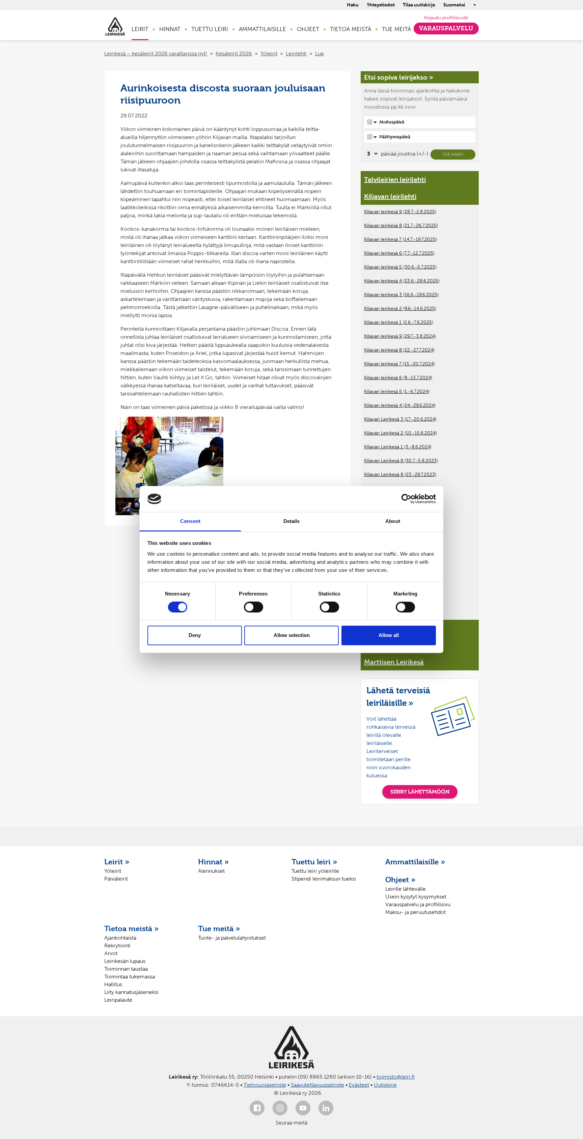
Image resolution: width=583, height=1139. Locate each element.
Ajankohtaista (120, 938)
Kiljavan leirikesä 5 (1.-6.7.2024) (396, 391)
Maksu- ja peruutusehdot (415, 912)
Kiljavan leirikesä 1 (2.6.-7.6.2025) (398, 322)
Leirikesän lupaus (124, 961)
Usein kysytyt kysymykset (415, 896)
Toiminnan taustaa (126, 969)
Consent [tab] (190, 521)
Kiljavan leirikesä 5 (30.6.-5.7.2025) (400, 267)
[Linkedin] (325, 1108)
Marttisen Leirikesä (394, 662)
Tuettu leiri (209, 29)
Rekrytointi (117, 945)
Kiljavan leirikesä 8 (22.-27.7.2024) (399, 350)
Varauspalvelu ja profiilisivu (417, 904)
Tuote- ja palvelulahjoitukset (232, 938)
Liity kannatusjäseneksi (131, 992)
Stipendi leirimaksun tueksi (324, 879)
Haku (353, 5)
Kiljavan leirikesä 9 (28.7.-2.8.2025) (400, 212)
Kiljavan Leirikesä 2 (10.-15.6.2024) (400, 433)
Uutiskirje (385, 1085)
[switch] (253, 607)
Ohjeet (308, 29)
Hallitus (113, 984)
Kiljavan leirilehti (390, 196)
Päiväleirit (116, 879)
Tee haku (453, 154)
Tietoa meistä (350, 29)
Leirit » (117, 861)
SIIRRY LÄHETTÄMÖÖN (419, 791)
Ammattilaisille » (415, 861)
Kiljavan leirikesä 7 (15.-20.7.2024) (399, 364)
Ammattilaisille (262, 29)
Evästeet (359, 1085)
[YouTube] (303, 1108)
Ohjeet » (400, 879)
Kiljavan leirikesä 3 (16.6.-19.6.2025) (401, 295)
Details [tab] (291, 521)
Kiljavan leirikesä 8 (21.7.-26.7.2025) (401, 225)
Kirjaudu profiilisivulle (446, 18)
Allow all (389, 635)
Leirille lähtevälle (405, 889)
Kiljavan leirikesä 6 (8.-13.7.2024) (398, 378)
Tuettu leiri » (314, 861)
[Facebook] (257, 1108)
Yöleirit (268, 53)
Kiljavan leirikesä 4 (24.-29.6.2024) (400, 405)
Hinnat (170, 29)
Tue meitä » (219, 928)
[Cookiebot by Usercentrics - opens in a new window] (406, 499)
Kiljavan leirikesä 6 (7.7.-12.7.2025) (399, 253)
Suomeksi (454, 5)
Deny (195, 635)
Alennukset (211, 871)
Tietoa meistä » (131, 928)
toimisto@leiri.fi (396, 1077)
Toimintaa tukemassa (129, 976)
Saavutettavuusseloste (317, 1085)
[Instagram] (280, 1108)
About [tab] (392, 521)
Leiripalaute (118, 1000)
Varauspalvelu (446, 28)
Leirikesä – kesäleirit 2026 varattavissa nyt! (155, 53)
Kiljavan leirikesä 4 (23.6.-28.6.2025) (402, 281)
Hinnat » (213, 861)
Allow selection (292, 635)
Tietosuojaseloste (265, 1085)
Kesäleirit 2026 (234, 53)
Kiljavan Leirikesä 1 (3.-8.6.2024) (398, 447)
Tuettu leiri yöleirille (315, 871)
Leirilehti (296, 53)
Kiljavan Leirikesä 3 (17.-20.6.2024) (400, 419)
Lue (319, 53)
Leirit (140, 29)
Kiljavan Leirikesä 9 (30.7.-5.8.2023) (401, 461)
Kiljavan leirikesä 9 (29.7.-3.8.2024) (400, 336)
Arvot (110, 953)
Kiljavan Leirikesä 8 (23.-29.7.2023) (400, 474)
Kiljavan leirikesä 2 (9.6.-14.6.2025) (400, 308)
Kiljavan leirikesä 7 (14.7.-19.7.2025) (400, 239)
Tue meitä (396, 29)
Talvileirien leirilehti (395, 179)
